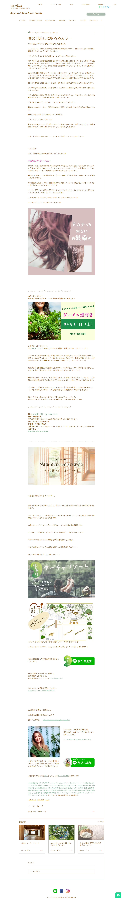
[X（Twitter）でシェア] (33, 806)
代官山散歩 (83, 20)
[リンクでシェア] (42, 806)
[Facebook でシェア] (29, 806)
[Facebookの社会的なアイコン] (61, 891)
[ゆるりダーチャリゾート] (32, 832)
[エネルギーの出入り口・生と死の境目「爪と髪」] (62, 832)
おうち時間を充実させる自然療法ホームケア (90, 844)
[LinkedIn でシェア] (38, 806)
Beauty (47, 800)
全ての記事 (22, 20)
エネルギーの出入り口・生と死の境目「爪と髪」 (61, 844)
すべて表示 (101, 822)
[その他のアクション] (94, 33)
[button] (101, 20)
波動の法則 (62, 20)
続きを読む (93, 20)
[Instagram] (68, 891)
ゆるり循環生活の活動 (35, 20)
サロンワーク (72, 20)
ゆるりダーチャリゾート (30, 843)
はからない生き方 (50, 20)
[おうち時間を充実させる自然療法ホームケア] (91, 832)
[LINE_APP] (55, 891)
